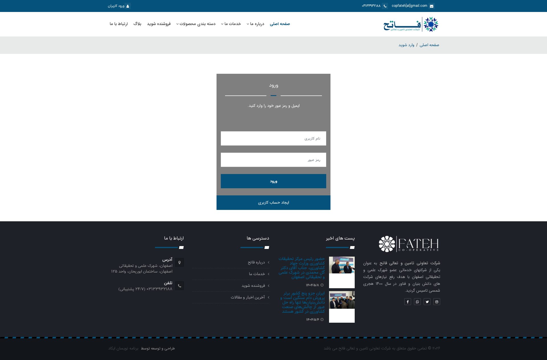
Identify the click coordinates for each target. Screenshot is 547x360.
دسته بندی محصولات (197, 24)
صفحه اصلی (280, 24)
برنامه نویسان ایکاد (123, 348)
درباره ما (257, 24)
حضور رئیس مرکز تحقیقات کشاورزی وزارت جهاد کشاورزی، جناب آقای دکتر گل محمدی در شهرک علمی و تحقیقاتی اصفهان (302, 268)
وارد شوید (406, 45)
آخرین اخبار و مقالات (248, 297)
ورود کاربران (116, 6)
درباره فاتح (256, 262)
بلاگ (137, 24)
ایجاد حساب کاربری (273, 202)
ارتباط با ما (119, 24)
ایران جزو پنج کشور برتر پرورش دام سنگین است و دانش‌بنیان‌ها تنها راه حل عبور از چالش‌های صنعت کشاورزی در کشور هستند (302, 302)
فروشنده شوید (159, 24)
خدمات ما (232, 24)
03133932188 (372, 6)
